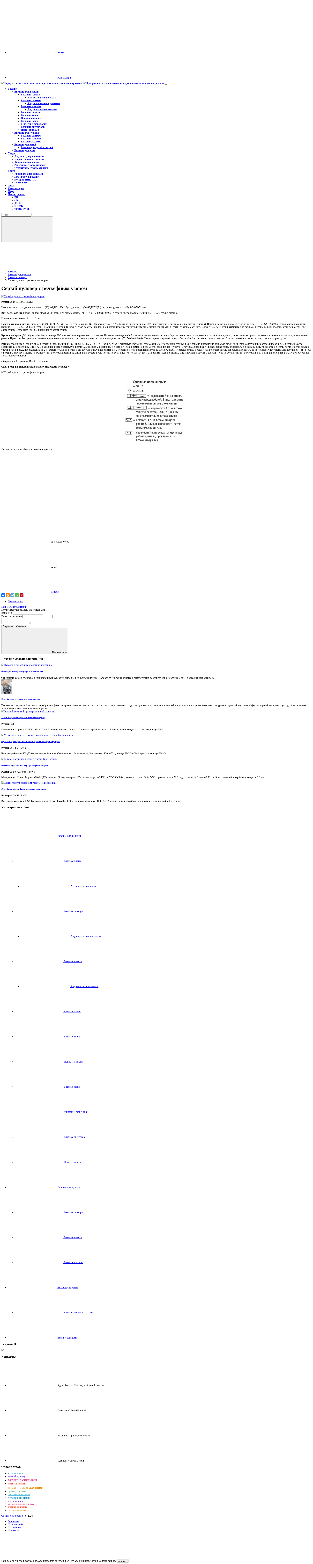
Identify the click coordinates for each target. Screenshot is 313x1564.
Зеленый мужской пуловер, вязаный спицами (23, 717)
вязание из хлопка (17, 1507)
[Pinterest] (21, 595)
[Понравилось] (25, 488)
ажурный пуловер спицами (21, 1504)
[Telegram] (12, 595)
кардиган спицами (17, 1484)
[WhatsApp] (17, 595)
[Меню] (166, 84)
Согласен (122, 1561)
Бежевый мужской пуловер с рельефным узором (24, 765)
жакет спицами (15, 1473)
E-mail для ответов (11, 616)
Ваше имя (7, 612)
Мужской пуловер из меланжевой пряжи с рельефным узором (30, 741)
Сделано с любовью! (13, 1515)
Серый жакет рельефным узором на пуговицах (23, 789)
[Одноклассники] (8, 595)
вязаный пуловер (17, 1476)
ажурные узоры (16, 1501)
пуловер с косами (17, 1491)
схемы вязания (17, 1510)
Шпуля (55, 591)
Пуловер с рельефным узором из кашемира (22, 671)
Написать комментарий (14, 606)
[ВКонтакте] (3, 595)
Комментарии (15, 601)
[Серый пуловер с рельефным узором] (23, 296)
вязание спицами (22, 1480)
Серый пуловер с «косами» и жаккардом (20, 699)
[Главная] (32, 268)
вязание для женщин (25, 1487)
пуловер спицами (19, 1497)
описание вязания (19, 1494)
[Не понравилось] (25, 516)
